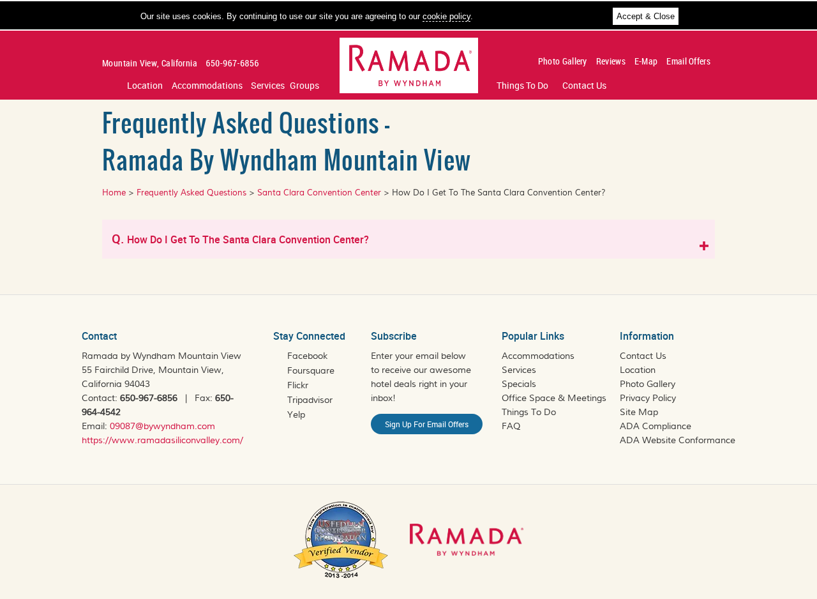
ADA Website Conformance (677, 440)
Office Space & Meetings (554, 398)
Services (268, 85)
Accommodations (207, 85)
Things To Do (529, 412)
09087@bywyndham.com (162, 426)
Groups (304, 85)
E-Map (646, 61)
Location (145, 85)
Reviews (611, 61)
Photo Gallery (562, 61)
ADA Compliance (655, 426)
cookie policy (446, 16)
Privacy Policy (648, 398)
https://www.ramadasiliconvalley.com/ (162, 440)
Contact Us (584, 85)
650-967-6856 (148, 398)
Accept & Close (646, 16)
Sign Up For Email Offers (426, 424)
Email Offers (688, 61)
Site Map (639, 412)
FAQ (511, 426)
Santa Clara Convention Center (318, 193)
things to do (522, 85)
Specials (519, 384)
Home (114, 193)
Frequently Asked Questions (190, 193)
